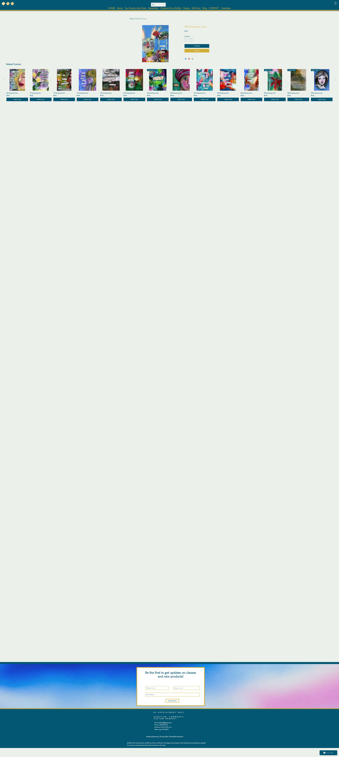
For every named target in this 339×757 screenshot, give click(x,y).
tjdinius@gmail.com (165, 722)
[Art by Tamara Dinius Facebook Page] (12, 3)
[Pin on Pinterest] (189, 59)
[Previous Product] (4, 80)
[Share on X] (192, 59)
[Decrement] (186, 39)
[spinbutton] (188, 39)
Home (132, 19)
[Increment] (191, 39)
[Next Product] (335, 80)
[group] (169, 85)
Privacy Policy (164, 736)
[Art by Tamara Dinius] (3, 3)
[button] (335, 3)
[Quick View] (17, 80)
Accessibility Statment (176, 736)
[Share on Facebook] (186, 59)
